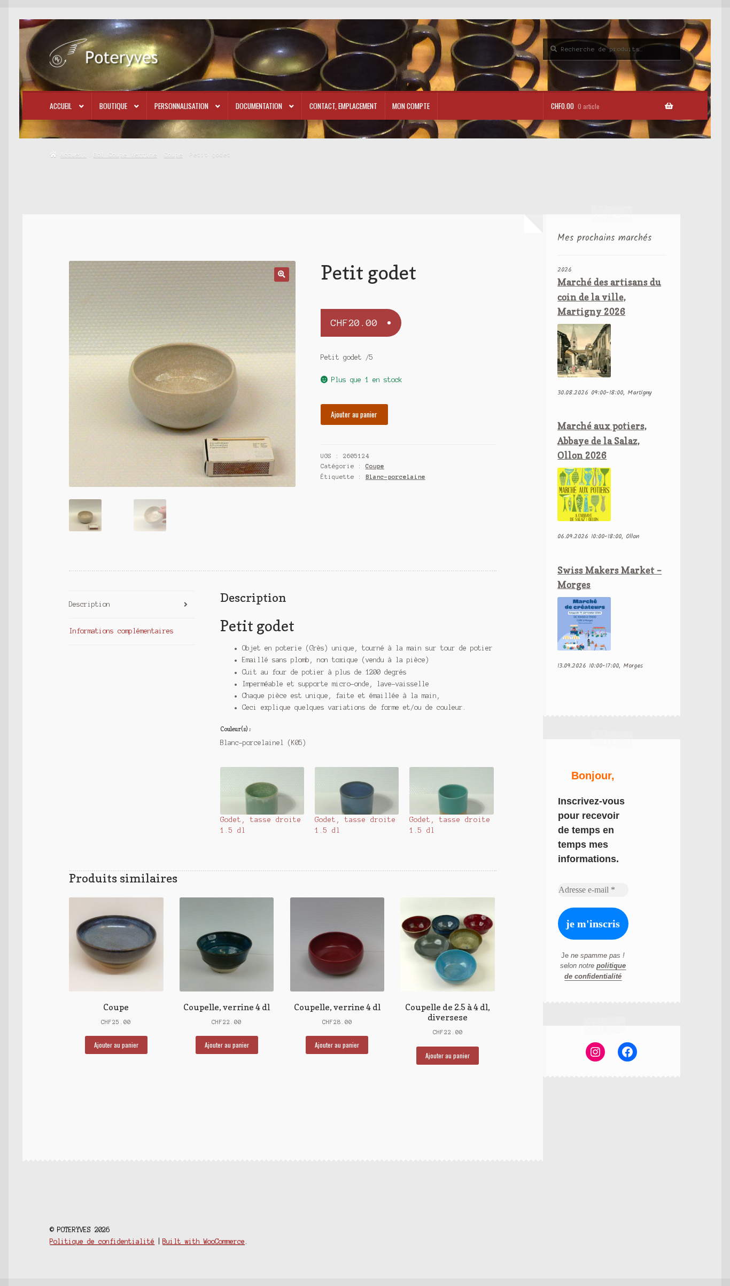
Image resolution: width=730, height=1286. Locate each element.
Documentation (259, 105)
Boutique (113, 105)
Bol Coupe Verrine (125, 154)
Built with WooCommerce (203, 1241)
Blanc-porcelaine (395, 477)
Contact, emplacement (343, 105)
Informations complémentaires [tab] (121, 630)
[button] (281, 274)
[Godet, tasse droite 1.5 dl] (262, 791)
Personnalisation (181, 105)
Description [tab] (89, 604)
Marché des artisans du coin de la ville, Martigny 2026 (609, 296)
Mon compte (411, 105)
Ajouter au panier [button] (116, 1044)
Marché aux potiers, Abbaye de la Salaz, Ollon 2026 (602, 440)
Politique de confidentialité (102, 1241)
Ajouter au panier (354, 414)
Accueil (61, 105)
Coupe (173, 154)
